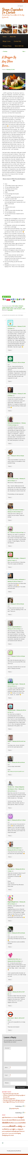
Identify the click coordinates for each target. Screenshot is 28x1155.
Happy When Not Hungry (13, 558)
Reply (10, 350)
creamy (7, 1126)
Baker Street (10, 1018)
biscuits (12, 1117)
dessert (12, 308)
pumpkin (15, 1131)
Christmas (21, 306)
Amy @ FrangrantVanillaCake (14, 626)
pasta (22, 1129)
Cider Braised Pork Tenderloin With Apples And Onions (14, 1100)
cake (7, 1120)
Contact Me (17, 41)
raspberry (10, 1133)
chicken (23, 1120)
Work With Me (19, 46)
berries (9, 1117)
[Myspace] (13, 300)
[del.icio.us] (19, 300)
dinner (16, 1126)
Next (24, 51)
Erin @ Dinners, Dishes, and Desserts (16, 579)
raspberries (6, 1133)
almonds (20, 307)
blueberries (16, 1117)
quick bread (19, 1131)
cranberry (4, 1126)
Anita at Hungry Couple (13, 684)
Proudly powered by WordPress (14, 1150)
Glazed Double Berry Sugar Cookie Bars (11, 1093)
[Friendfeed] (15, 300)
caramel (10, 1120)
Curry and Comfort (12, 326)
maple (10, 1129)
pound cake (11, 1131)
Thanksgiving (5, 1135)
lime (8, 1129)
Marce (9, 820)
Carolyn (9, 992)
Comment (7, 1048)
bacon (6, 1117)
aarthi (9, 762)
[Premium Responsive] (14, 302)
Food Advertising (18, 1)
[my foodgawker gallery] (14, 1108)
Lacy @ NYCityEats (12, 393)
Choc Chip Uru (11, 869)
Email (7, 1075)
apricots (4, 308)
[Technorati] (17, 300)
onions (17, 1129)
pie (5, 1131)
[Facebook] (5, 300)
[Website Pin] (3, 300)
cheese (14, 1120)
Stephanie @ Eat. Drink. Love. (14, 959)
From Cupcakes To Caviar (12, 11)
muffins (13, 1129)
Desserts (8, 307)
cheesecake (18, 1120)
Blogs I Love (6, 41)
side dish (16, 1133)
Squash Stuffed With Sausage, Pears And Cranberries (13, 1102)
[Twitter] (11, 300)
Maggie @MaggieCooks (13, 902)
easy (20, 1126)
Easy (12, 307)
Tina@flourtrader (11, 710)
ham (22, 1126)
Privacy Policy (7, 46)
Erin (8, 455)
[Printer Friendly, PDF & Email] (6, 296)
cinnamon (16, 1123)
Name (7, 1067)
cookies (4, 307)
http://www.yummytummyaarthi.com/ (16, 771)
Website (7, 1083)
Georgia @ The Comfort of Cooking (15, 509)
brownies (4, 1120)
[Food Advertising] (2, 1143)
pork (7, 1131)
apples (3, 1117)
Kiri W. (9, 933)
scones (13, 1133)
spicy (19, 1133)
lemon (5, 1129)
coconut (19, 1123)
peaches (3, 1131)
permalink (10, 310)
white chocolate (17, 308)
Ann (8, 604)
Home (4, 36)
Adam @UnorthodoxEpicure (14, 423)
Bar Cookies (15, 306)
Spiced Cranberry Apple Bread (9, 1098)
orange (19, 1129)
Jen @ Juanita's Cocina (13, 478)
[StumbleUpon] (12, 302)
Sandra (9, 741)
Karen (9, 362)
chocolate (5, 1122)
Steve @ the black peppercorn (14, 848)
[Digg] (21, 300)
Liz (8, 532)
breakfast (20, 1117)
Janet (23, 308)
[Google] (23, 300)
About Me (13, 36)
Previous (4, 51)
